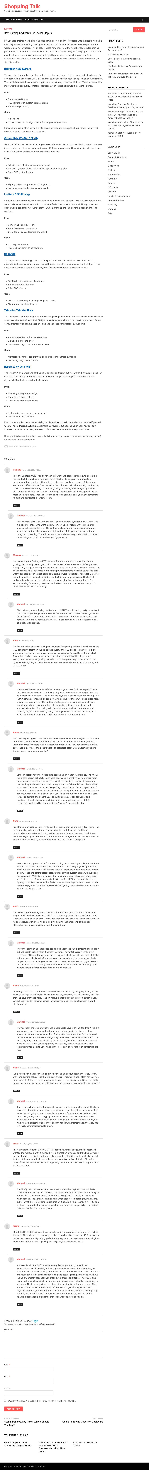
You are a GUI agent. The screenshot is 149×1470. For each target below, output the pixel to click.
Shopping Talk (22, 6)
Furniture (112, 178)
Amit (15, 640)
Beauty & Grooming (117, 157)
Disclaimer (40, 1466)
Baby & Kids (114, 153)
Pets (110, 213)
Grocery (112, 191)
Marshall (21, 515)
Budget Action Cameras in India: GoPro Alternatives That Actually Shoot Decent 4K (125, 114)
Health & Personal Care (119, 196)
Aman (16, 732)
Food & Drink (114, 174)
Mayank (17, 555)
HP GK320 (9, 254)
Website (7, 1388)
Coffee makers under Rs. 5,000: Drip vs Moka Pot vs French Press (125, 96)
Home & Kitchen (116, 200)
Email (7, 1376)
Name (7, 1365)
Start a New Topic (34, 19)
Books (111, 161)
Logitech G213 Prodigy (17, 194)
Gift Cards (113, 187)
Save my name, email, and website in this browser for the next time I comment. (42, 1401)
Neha (15, 821)
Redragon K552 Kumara (17, 68)
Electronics (113, 166)
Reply (16, 505)
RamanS (17, 470)
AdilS (15, 906)
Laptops (8, 29)
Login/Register (14, 19)
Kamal (16, 985)
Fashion (112, 170)
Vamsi (16, 1067)
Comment (9, 1330)
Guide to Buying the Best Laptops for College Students (18, 1444)
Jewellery (112, 204)
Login (35, 1321)
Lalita (16, 1143)
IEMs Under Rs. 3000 (118, 54)
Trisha (16, 1226)
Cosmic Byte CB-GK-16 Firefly (21, 138)
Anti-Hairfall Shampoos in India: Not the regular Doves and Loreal (125, 125)
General (111, 183)
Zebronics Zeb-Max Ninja (18, 310)
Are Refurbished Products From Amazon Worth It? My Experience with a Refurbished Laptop (53, 1447)
